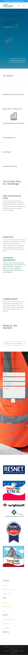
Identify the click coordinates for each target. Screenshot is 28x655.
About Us (5, 585)
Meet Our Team (7, 593)
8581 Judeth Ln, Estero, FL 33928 (13, 426)
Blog (4, 610)
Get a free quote (17, 60)
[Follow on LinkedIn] (4, 637)
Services (5, 602)
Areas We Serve (7, 606)
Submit (20, 400)
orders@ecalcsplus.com (9, 619)
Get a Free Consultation (14, 343)
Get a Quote (6, 628)
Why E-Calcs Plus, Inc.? (8, 589)
